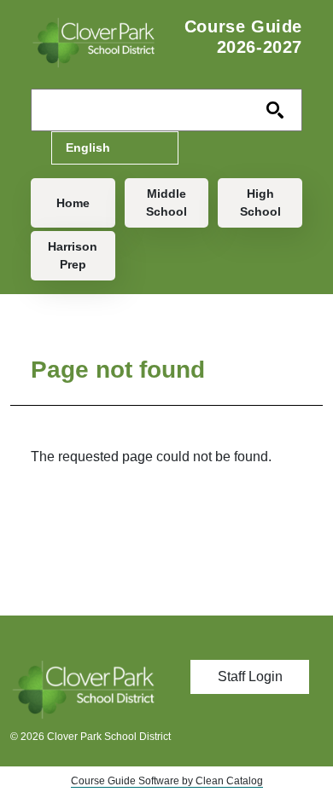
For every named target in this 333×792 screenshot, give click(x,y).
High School (260, 202)
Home (73, 203)
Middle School (166, 202)
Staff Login (250, 676)
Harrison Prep (72, 255)
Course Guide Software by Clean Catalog (167, 781)
